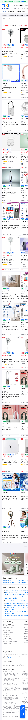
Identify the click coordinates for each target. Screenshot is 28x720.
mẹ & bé (26, 8)
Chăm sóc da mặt (7, 703)
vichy (16, 665)
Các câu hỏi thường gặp (8, 627)
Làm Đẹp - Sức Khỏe (8, 702)
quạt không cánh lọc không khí (10, 582)
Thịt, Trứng (9, 684)
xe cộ (21, 8)
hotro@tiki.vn (14, 641)
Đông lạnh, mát (12, 687)
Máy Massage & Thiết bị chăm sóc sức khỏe (11, 707)
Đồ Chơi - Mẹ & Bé (7, 671)
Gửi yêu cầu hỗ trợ (7, 629)
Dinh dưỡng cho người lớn (10, 678)
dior (8, 664)
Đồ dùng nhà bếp (6, 716)
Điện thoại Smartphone (8, 697)
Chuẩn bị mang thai (10, 680)
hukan (13, 665)
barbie (22, 664)
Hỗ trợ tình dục (14, 711)
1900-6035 (8, 624)
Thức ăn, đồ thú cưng (9, 691)
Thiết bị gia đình (14, 716)
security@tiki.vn (13, 643)
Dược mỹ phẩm (15, 712)
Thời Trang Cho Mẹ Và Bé (8, 673)
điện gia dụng (16, 8)
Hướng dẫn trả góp (7, 638)
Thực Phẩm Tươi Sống (8, 683)
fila (19, 665)
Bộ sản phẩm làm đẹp (11, 711)
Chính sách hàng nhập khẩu (9, 639)
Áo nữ (23, 673)
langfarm (9, 665)
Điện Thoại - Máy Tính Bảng (10, 695)
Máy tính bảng (9, 699)
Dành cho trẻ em (9, 690)
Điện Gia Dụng (6, 714)
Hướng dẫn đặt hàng (7, 630)
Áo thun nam (24, 682)
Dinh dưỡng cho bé (9, 677)
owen (26, 664)
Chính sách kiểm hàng (7, 634)
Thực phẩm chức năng (10, 705)
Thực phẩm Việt (14, 686)
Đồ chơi (16, 673)
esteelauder (12, 664)
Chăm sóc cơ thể (9, 706)
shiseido (5, 665)
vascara (4, 664)
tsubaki (22, 665)
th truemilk (18, 664)
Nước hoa (8, 711)
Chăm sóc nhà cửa (11, 693)
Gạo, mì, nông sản (10, 688)
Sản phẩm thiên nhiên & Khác (10, 708)
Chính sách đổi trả (7, 636)
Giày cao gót (24, 693)
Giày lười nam (24, 701)
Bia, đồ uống (7, 689)
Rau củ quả (7, 686)
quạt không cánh (7, 580)
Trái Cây (4, 684)
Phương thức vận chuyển (8, 632)
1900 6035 (8, 657)
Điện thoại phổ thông (9, 698)
